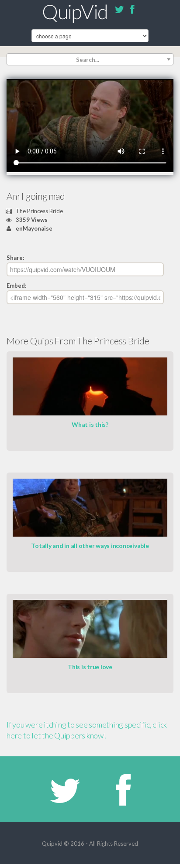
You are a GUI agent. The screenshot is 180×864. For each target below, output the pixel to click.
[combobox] (90, 59)
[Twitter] (119, 10)
